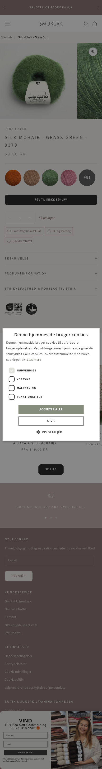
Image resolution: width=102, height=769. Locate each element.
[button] (51, 432)
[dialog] (51, 384)
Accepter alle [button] (51, 409)
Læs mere (34, 359)
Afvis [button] (51, 421)
